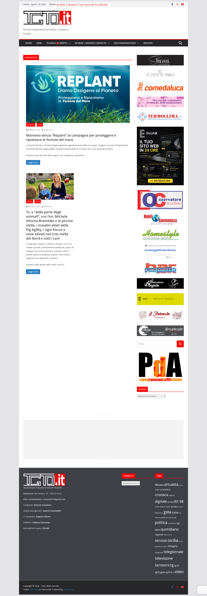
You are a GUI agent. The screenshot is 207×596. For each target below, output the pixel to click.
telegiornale (173, 551)
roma (169, 535)
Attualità (30, 125)
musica (158, 517)
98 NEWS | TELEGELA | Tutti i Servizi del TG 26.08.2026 (82, 4)
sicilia (173, 540)
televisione (164, 558)
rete (165, 535)
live (180, 513)
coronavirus (164, 489)
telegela (172, 546)
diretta (170, 502)
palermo (164, 517)
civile (157, 489)
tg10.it (168, 572)
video (179, 571)
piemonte (172, 517)
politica (161, 522)
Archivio (148, 43)
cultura (171, 495)
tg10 (176, 565)
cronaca (161, 494)
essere (162, 506)
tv (173, 572)
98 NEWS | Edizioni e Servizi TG (90, 43)
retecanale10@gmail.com (54, 499)
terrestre (162, 565)
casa (180, 485)
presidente (172, 523)
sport (165, 546)
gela (167, 512)
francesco (159, 513)
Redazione (48, 130)
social (181, 541)
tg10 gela (160, 572)
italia (175, 512)
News (39, 43)
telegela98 (159, 552)
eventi (180, 507)
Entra (28, 43)
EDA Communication (125, 43)
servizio (161, 540)
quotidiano (170, 529)
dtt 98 (178, 501)
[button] (68, 43)
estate (168, 507)
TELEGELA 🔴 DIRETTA (56, 43)
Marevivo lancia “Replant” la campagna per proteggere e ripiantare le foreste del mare (71, 137)
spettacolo (159, 546)
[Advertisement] (103, 439)
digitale (161, 501)
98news (159, 484)
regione (159, 534)
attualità (171, 484)
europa (174, 506)
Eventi (29, 201)
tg (172, 565)
